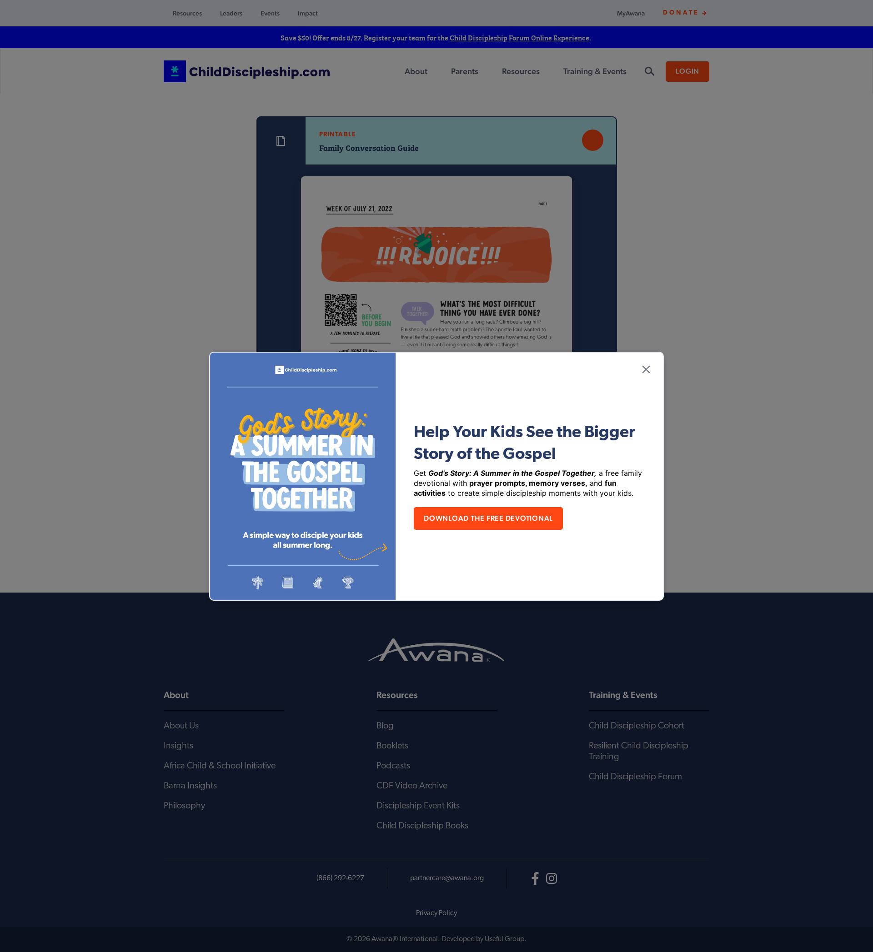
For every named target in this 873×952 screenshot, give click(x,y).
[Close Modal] (646, 369)
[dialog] (436, 476)
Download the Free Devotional (488, 518)
